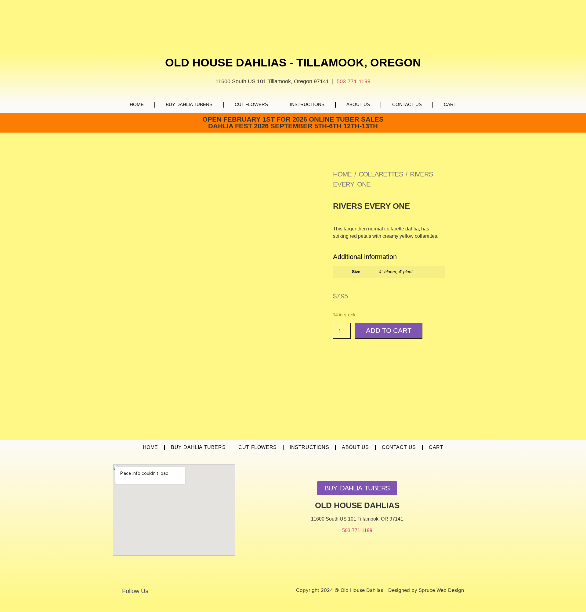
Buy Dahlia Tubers (189, 104)
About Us (358, 104)
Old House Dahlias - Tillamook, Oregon (293, 62)
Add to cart (388, 330)
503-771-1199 (354, 81)
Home (137, 104)
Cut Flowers (251, 104)
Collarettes (381, 174)
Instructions (307, 104)
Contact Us (407, 104)
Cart (450, 104)
